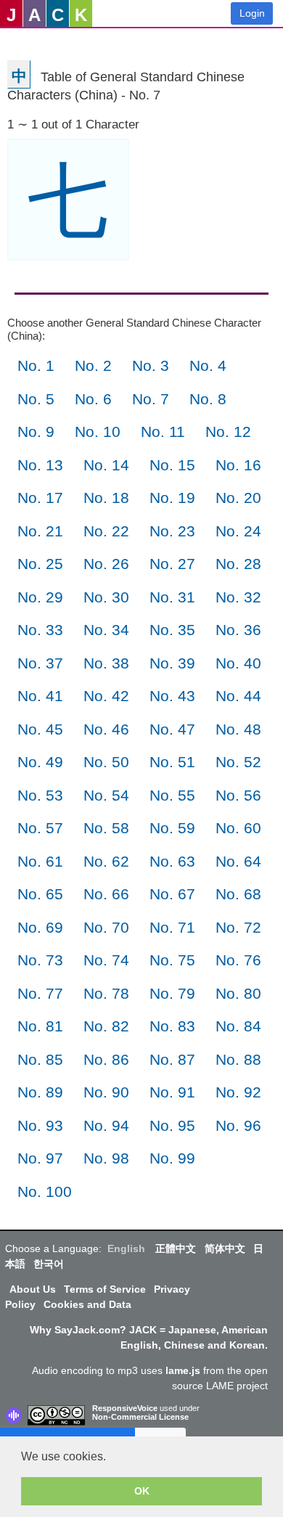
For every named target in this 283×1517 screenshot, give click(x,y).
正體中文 (175, 1248)
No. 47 (172, 729)
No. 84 (238, 1026)
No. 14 (106, 465)
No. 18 (106, 497)
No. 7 (150, 399)
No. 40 (238, 663)
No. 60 (238, 827)
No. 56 (238, 795)
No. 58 (106, 827)
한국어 (48, 1263)
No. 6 (93, 399)
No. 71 (172, 927)
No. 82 (106, 1026)
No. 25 (40, 563)
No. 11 (163, 431)
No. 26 (106, 563)
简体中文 (225, 1248)
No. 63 (172, 861)
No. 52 (238, 761)
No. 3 (150, 365)
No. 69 (40, 927)
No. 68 (238, 894)
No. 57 (40, 827)
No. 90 (106, 1092)
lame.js (182, 1370)
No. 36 (238, 629)
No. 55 (172, 795)
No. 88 (238, 1059)
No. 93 (40, 1125)
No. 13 (40, 465)
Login (252, 13)
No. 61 (40, 861)
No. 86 (106, 1059)
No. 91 (172, 1092)
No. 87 (172, 1059)
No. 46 (106, 729)
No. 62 (106, 861)
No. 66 (106, 894)
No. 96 (238, 1125)
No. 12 (228, 431)
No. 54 (106, 795)
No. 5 (35, 399)
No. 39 (172, 663)
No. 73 (40, 960)
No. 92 (238, 1092)
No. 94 (106, 1125)
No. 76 (238, 960)
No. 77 (40, 993)
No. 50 (106, 761)
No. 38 (106, 663)
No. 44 (238, 695)
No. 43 (172, 695)
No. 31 (172, 597)
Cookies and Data (87, 1304)
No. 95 (172, 1125)
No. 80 (238, 993)
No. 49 (40, 761)
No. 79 (172, 993)
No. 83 (172, 1026)
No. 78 (106, 993)
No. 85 (40, 1059)
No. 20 (238, 497)
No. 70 (106, 927)
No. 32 (238, 597)
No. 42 (106, 695)
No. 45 (40, 729)
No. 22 (106, 531)
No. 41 (40, 695)
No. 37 (40, 663)
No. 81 (40, 1026)
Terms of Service (105, 1289)
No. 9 (35, 431)
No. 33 (40, 629)
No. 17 (40, 497)
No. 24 (238, 531)
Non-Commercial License (140, 1416)
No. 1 (35, 365)
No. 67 (172, 894)
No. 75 (172, 960)
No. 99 (172, 1158)
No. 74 (106, 960)
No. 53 (40, 795)
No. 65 (40, 894)
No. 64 (238, 861)
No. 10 (97, 431)
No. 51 (172, 761)
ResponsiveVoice (124, 1408)
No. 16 (238, 465)
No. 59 (172, 827)
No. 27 (172, 563)
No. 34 (106, 629)
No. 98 (106, 1158)
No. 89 (40, 1092)
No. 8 (207, 399)
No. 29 (40, 597)
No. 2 (93, 365)
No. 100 (44, 1191)
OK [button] (141, 1491)
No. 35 (172, 629)
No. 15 (172, 465)
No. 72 (238, 927)
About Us (32, 1289)
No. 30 (106, 597)
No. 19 (172, 497)
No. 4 (207, 365)
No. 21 (40, 531)
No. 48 (238, 729)
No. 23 (172, 531)
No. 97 (40, 1158)
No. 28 (238, 563)
